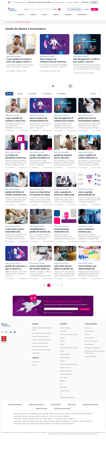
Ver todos (94, 2)
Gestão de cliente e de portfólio (40, 343)
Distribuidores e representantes (93, 347)
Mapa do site (71, 404)
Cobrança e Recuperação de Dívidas (41, 339)
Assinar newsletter (75, 9)
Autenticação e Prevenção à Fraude (41, 333)
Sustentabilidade (81, 14)
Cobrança (62, 341)
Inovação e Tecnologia (65, 374)
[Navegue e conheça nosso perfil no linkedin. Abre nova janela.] (14, 332)
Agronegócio (35, 361)
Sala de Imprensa (89, 331)
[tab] (9, 93)
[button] (70, 86)
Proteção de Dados (65, 390)
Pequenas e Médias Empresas (40, 346)
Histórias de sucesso (65, 367)
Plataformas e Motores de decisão (41, 349)
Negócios (56, 14)
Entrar (94, 9)
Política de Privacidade (14, 404)
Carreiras (62, 337)
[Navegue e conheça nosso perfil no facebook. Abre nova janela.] (2, 332)
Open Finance (35, 353)
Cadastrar (86, 9)
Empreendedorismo (65, 354)
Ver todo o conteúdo (65, 328)
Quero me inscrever (84, 309)
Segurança (33, 14)
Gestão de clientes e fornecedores (68, 364)
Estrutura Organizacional (91, 341)
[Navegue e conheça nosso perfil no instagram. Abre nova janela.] (6, 332)
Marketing (62, 381)
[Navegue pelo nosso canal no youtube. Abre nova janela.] (10, 332)
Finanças (62, 361)
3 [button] (57, 285)
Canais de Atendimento (91, 356)
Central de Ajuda (56, 404)
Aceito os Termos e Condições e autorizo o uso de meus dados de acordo (59, 312)
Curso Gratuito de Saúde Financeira (69, 347)
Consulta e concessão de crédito (40, 336)
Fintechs (34, 365)
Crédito (62, 344)
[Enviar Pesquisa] (59, 9)
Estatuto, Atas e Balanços (36, 404)
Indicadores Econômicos (66, 371)
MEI (61, 384)
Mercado (44, 14)
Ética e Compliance (89, 337)
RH (60, 394)
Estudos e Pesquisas (65, 357)
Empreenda (21, 14)
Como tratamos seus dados (62, 408)
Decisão (62, 351)
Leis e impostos (64, 377)
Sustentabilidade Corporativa (67, 397)
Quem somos (88, 328)
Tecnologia (68, 14)
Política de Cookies (41, 408)
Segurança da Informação (90, 404)
